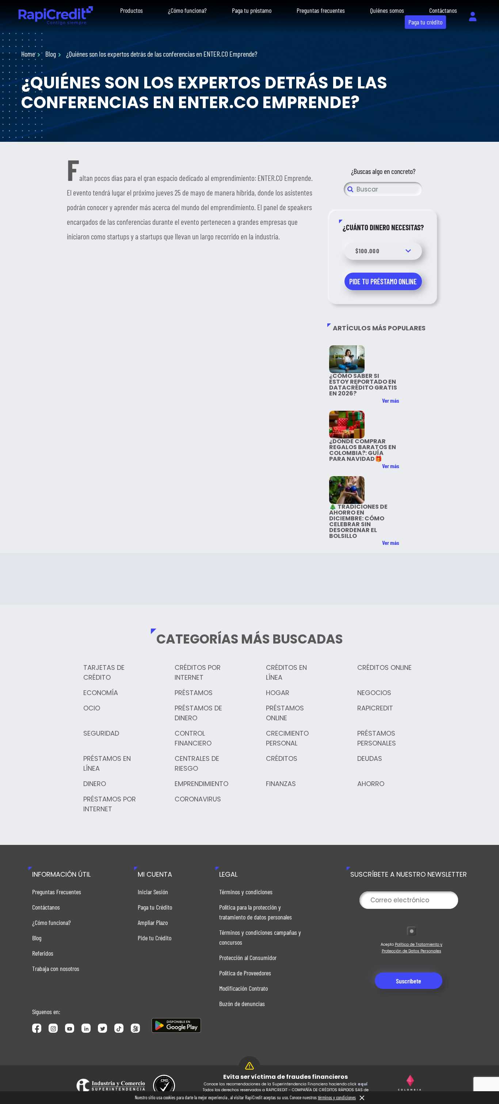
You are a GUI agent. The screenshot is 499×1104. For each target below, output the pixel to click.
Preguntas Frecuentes (56, 892)
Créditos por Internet (198, 672)
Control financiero (193, 738)
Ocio (91, 708)
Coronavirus (198, 799)
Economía (100, 692)
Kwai (135, 1028)
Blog (50, 53)
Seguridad (101, 733)
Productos (131, 10)
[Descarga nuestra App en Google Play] (176, 1025)
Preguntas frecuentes (321, 10)
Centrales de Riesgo (197, 763)
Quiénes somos (387, 10)
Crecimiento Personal (287, 738)
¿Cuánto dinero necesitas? (383, 227)
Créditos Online (384, 667)
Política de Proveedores (245, 973)
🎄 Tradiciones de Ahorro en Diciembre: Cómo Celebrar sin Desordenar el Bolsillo (358, 521)
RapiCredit (375, 708)
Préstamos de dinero (198, 712)
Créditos (281, 758)
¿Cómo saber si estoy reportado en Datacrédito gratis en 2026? (363, 385)
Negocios (374, 692)
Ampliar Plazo (153, 922)
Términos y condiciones (246, 892)
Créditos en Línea (286, 672)
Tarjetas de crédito (104, 672)
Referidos (42, 953)
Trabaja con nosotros (55, 968)
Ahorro (370, 783)
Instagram (53, 1028)
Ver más (390, 400)
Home (28, 53)
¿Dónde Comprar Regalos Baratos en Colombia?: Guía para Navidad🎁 (362, 450)
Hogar (277, 692)
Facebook (36, 1028)
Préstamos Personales (376, 738)
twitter (102, 1028)
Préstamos (194, 692)
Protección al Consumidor (248, 957)
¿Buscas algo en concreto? (383, 171)
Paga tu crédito (425, 22)
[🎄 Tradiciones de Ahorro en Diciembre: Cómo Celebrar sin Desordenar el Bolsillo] (347, 490)
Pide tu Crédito (154, 938)
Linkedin (86, 1028)
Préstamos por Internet (109, 803)
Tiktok (118, 1028)
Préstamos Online (285, 712)
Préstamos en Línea (107, 763)
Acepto (411, 948)
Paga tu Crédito (155, 907)
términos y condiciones (337, 1097)
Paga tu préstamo (251, 10)
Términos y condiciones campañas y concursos (260, 937)
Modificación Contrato (243, 988)
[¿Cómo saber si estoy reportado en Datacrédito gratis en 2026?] (347, 359)
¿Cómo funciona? (187, 10)
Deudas (369, 758)
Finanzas (281, 783)
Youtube (69, 1028)
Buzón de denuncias (242, 1003)
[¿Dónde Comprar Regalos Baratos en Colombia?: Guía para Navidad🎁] (347, 425)
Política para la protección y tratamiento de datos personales (255, 912)
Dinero (94, 783)
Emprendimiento (201, 783)
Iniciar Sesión (153, 892)
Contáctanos (443, 10)
